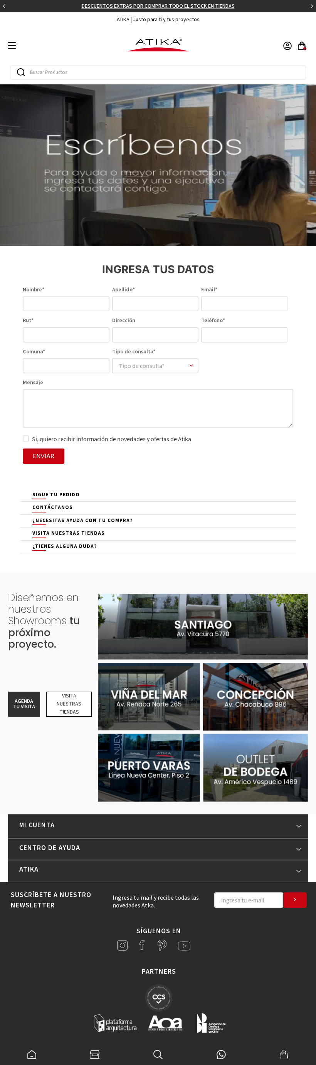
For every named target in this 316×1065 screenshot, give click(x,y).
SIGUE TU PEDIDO (56, 494)
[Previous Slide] (4, 6)
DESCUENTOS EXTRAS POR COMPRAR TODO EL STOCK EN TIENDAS (158, 6)
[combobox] (158, 72)
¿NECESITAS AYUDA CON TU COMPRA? (82, 520)
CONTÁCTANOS (52, 507)
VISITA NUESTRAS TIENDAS (68, 533)
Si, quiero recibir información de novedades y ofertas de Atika (111, 438)
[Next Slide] (312, 6)
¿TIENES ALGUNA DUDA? (64, 546)
